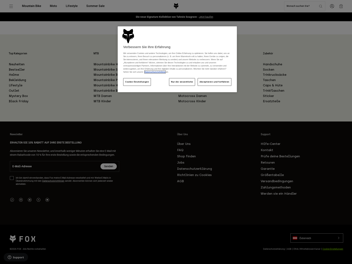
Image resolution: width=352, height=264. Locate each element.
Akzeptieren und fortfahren (214, 81)
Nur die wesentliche (182, 81)
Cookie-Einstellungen (137, 81)
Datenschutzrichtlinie (155, 72)
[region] (177, 59)
